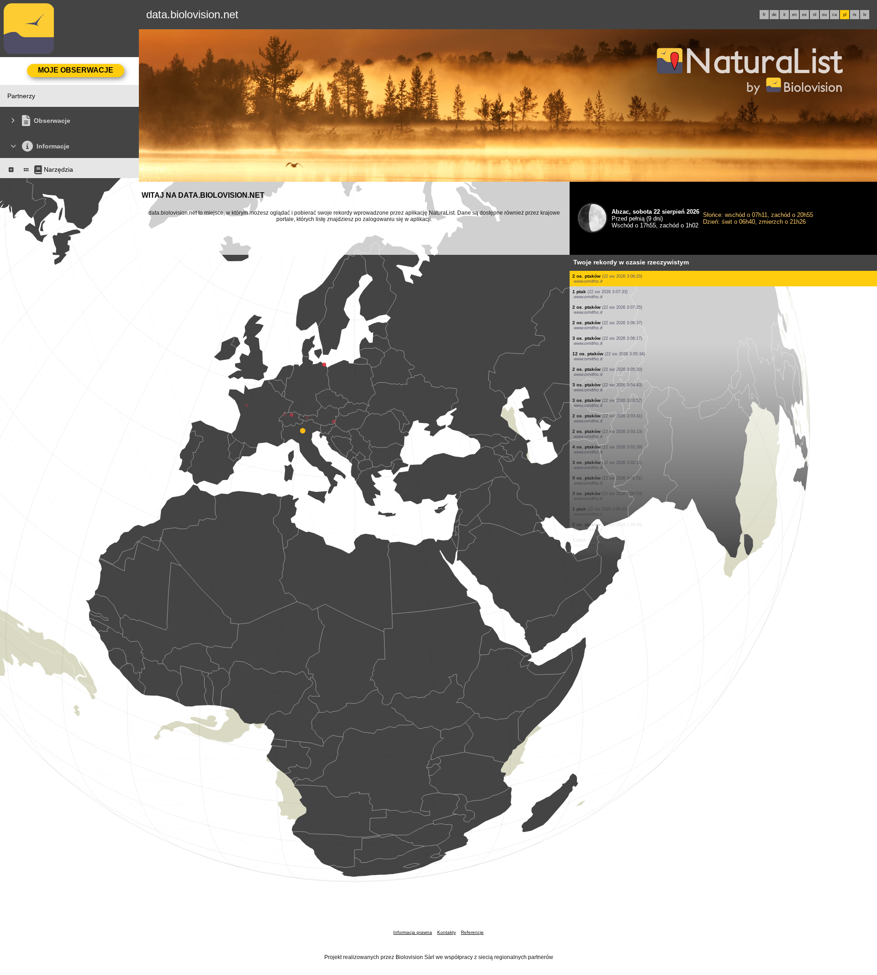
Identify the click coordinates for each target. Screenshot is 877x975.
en (794, 14)
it (784, 14)
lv (864, 14)
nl (814, 14)
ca (834, 14)
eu (824, 14)
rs (854, 14)
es (804, 14)
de (774, 14)
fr (764, 14)
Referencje (472, 932)
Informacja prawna (412, 932)
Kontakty (446, 932)
